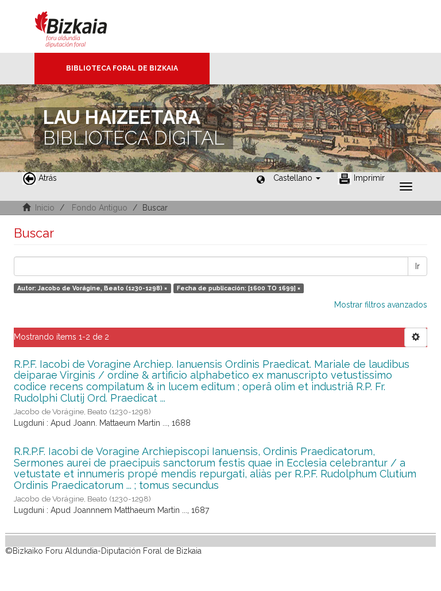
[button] (297, 178)
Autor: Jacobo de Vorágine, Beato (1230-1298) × (92, 288)
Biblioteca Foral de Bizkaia (122, 68)
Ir (417, 266)
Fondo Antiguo (99, 207)
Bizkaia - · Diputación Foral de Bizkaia (82, 26)
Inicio (45, 207)
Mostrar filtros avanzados (380, 304)
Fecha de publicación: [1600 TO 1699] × (238, 288)
